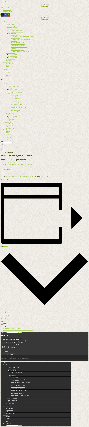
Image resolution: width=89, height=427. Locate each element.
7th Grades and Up (13, 33)
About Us (5, 69)
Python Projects (9, 63)
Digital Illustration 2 (12, 56)
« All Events (3, 149)
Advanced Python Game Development (20, 39)
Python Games (9, 65)
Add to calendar (4, 246)
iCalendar (5, 312)
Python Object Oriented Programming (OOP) (22, 36)
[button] (5, 7)
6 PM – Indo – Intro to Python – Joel (12, 162)
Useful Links (8, 60)
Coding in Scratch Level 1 (17, 30)
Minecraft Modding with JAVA (18, 42)
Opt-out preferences (8, 354)
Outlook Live (6, 315)
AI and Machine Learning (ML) (18, 45)
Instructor (8, 74)
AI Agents (13, 48)
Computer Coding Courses (12, 26)
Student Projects (7, 62)
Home (4, 21)
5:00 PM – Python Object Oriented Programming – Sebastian (18, 164)
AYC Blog (8, 72)
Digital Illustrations (10, 68)
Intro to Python (14, 35)
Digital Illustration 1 (12, 54)
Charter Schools (7, 77)
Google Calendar (7, 311)
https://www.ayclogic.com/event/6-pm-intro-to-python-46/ (20, 176)
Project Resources (10, 59)
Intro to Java (14, 41)
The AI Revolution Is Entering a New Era (12, 338)
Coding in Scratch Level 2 (17, 32)
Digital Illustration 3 (12, 57)
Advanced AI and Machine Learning (19, 47)
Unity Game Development (17, 50)
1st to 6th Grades (12, 29)
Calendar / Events (10, 24)
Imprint (5, 350)
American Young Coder (6, 1)
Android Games (9, 66)
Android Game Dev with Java (18, 44)
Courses (5, 23)
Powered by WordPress (6, 358)
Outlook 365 (6, 314)
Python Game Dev (15, 38)
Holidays (8, 75)
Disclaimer (5, 351)
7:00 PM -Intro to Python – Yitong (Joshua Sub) (14, 341)
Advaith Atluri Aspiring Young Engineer (12, 344)
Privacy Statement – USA (9, 353)
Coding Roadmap (12, 27)
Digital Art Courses (10, 53)
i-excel (18, 358)
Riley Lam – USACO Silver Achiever (11, 339)
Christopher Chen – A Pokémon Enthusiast (13, 342)
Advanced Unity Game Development (20, 51)
